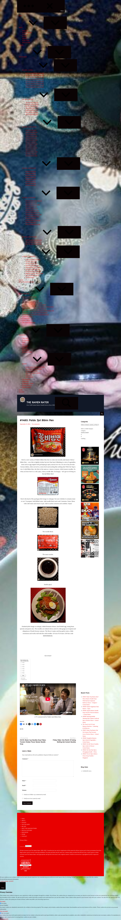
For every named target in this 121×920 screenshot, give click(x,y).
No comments (36, 424)
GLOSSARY (25, 346)
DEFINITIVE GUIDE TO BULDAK (30, 301)
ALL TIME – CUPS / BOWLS (29, 126)
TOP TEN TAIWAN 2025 (31, 208)
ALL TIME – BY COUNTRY (29, 197)
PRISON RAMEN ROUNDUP (29, 297)
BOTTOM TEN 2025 (30, 173)
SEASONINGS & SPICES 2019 (32, 267)
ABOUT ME (25, 30)
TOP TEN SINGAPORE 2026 (32, 204)
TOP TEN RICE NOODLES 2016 (33, 244)
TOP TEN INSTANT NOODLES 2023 (34, 79)
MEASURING (25, 381)
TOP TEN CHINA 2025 (31, 206)
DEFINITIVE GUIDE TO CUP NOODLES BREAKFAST (35, 314)
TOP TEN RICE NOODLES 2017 (33, 242)
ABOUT (21, 27)
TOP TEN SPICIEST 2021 (31, 110)
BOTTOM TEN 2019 (30, 185)
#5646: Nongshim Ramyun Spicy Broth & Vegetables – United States (89, 740)
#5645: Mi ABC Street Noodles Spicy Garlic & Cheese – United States (90, 746)
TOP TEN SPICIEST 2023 (31, 106)
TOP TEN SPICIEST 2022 (31, 108)
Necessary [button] (2, 901)
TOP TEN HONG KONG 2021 (32, 220)
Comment (25, 759)
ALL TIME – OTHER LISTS (28, 256)
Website (24, 790)
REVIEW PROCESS (27, 32)
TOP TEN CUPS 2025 (30, 134)
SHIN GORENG (29, 377)
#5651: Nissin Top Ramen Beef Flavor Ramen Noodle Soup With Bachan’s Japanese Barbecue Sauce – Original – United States (90, 700)
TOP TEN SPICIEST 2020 (31, 112)
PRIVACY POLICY (26, 387)
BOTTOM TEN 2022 (30, 179)
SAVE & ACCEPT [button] (4, 919)
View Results (23, 678)
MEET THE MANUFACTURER (26, 282)
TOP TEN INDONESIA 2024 (32, 212)
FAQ (23, 344)
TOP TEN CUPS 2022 (30, 146)
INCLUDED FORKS (27, 352)
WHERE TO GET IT (27, 385)
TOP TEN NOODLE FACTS (32, 275)
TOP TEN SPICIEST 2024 (31, 104)
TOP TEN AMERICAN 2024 (32, 216)
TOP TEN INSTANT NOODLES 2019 (34, 87)
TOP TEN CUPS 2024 (30, 138)
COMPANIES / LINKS (27, 383)
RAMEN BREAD (26, 320)
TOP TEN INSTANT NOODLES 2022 (34, 81)
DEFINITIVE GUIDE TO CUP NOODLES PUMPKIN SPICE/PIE (38, 310)
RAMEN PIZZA (26, 318)
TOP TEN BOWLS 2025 (31, 132)
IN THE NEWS (25, 40)
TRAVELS (24, 36)
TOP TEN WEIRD (29, 277)
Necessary (4, 903)
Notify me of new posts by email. (32, 798)
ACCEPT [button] (11, 881)
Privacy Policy (23, 840)
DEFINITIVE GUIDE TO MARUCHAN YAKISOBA (34, 308)
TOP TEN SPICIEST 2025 (31, 102)
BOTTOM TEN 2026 (30, 171)
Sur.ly (28, 868)
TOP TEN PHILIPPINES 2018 (32, 224)
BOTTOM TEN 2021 (30, 181)
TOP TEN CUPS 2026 (30, 130)
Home (20, 15)
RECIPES (24, 363)
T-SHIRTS (24, 348)
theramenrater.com (26, 865)
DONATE (21, 45)
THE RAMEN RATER (38, 402)
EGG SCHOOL (25, 340)
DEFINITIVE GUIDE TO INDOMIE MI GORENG (34, 304)
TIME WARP (25, 338)
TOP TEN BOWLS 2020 (31, 151)
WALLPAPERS (25, 350)
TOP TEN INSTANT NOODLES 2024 (34, 77)
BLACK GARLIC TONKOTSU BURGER (35, 367)
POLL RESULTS (26, 379)
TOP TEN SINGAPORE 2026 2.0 (33, 201)
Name (24, 780)
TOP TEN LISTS (23, 56)
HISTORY (24, 38)
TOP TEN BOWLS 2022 (31, 144)
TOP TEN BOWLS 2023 (31, 140)
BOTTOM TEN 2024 (30, 175)
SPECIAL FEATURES (24, 293)
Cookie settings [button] (4, 881)
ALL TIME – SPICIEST (27, 99)
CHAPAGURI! (28, 375)
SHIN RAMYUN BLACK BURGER (33, 369)
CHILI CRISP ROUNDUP (28, 299)
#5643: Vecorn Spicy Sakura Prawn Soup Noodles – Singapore (90, 755)
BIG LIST (21, 280)
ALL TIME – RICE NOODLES (29, 236)
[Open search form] (66, 403)
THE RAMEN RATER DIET (28, 322)
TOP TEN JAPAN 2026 (31, 202)
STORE (20, 390)
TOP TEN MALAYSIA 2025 (32, 210)
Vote (23, 675)
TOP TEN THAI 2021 (30, 218)
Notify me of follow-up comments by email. (35, 794)
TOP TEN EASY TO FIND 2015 (33, 271)
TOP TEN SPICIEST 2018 (31, 114)
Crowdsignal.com (24, 679)
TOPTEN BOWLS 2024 (31, 136)
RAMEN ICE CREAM (27, 316)
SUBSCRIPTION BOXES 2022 (32, 259)
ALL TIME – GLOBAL (27, 70)
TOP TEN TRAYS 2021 (31, 261)
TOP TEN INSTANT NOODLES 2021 (34, 83)
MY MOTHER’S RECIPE (31, 371)
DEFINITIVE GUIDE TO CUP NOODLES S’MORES (34, 312)
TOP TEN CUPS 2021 (30, 149)
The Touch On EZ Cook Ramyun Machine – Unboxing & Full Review (90, 726)
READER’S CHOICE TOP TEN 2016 (34, 273)
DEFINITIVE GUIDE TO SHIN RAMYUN (32, 303)
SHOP (23, 342)
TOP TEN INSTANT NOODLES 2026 (34, 73)
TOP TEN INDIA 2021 (30, 222)
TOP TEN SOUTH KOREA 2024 (33, 214)
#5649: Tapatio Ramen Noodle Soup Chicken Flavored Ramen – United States (91, 712)
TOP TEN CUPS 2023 (30, 142)
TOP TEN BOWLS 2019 (31, 155)
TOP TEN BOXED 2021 (31, 263)
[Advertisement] (90, 579)
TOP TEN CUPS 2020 (30, 153)
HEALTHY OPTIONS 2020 (32, 265)
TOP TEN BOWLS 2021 (31, 148)
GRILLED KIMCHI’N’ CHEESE (32, 373)
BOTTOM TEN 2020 (30, 183)
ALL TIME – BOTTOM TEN (29, 168)
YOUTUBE (25, 34)
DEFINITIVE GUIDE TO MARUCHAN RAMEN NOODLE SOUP (38, 306)
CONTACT (21, 391)
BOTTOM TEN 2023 (30, 177)
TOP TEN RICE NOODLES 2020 (33, 240)
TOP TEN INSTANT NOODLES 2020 (34, 85)
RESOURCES (22, 335)
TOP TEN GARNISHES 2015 (32, 269)
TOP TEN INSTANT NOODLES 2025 (34, 75)
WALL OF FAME (26, 42)
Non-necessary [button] (4, 911)
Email (24, 785)
